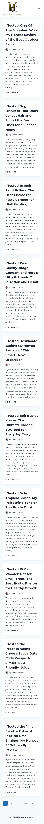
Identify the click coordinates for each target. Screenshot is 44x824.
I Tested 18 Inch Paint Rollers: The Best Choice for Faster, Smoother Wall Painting (19, 195)
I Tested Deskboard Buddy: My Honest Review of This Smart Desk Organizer (21, 350)
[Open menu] (39, 8)
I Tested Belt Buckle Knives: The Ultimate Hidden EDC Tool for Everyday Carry (22, 425)
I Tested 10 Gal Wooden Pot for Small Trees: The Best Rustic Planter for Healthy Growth (21, 578)
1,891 (26, 803)
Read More (11, 92)
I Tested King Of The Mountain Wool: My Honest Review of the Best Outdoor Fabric (22, 35)
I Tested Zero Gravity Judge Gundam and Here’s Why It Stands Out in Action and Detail (21, 272)
